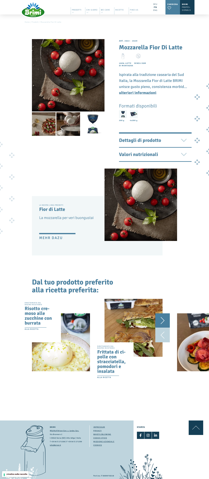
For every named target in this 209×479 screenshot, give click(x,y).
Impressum (99, 427)
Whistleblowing (102, 434)
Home (27, 22)
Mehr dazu (51, 238)
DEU (155, 4)
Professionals (186, 7)
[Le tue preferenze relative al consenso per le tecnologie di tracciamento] (4, 474)
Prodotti (35, 22)
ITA (155, 7)
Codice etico (100, 438)
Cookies (97, 445)
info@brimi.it (55, 445)
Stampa (141, 427)
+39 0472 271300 (58, 442)
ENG (155, 10)
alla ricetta (32, 329)
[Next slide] (162, 320)
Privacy (97, 431)
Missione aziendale (103, 442)
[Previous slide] (162, 335)
